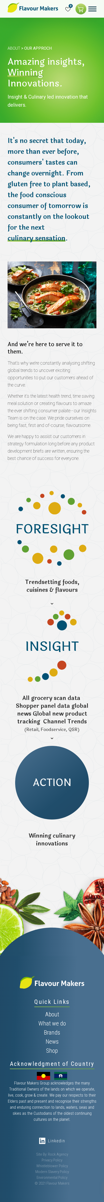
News (52, 1041)
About (14, 48)
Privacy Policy (52, 1160)
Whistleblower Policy (52, 1166)
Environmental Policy (52, 1177)
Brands (52, 1032)
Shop (52, 1050)
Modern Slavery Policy (52, 1171)
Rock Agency (58, 1154)
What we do (52, 1023)
